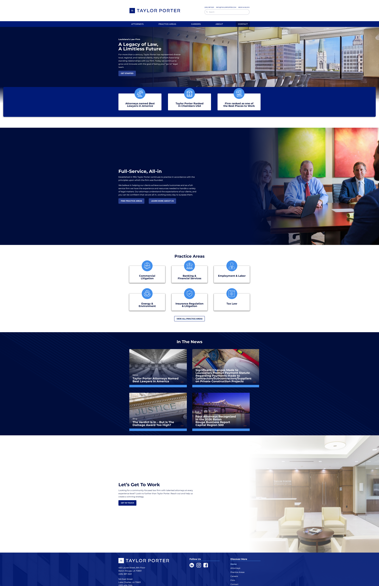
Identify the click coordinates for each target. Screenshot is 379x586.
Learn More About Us (162, 201)
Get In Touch (127, 503)
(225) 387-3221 (125, 574)
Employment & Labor (232, 276)
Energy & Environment (147, 304)
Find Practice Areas (131, 201)
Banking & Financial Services (189, 277)
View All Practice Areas (189, 319)
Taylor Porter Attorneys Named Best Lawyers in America (156, 380)
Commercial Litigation (147, 277)
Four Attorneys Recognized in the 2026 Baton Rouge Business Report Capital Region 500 (216, 420)
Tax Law (232, 303)
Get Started (127, 73)
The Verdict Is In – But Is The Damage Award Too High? (153, 423)
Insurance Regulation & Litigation (189, 304)
